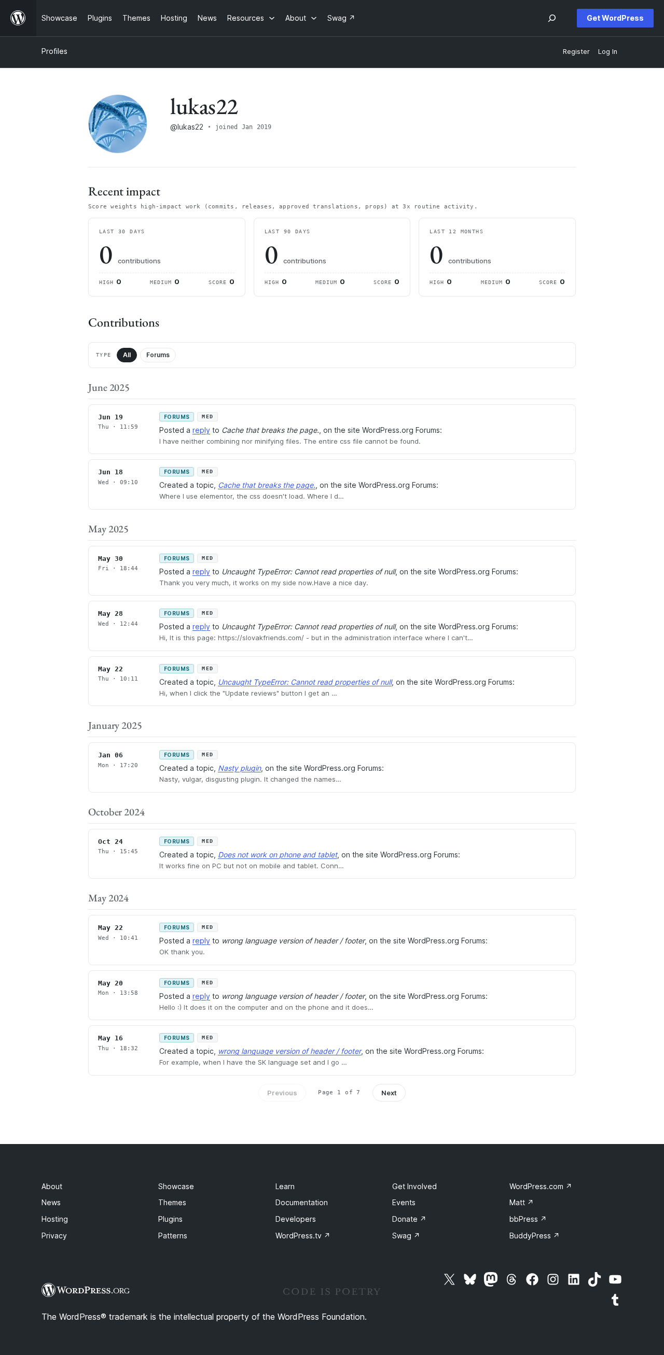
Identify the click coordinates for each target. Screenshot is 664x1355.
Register (576, 51)
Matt (521, 1202)
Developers (295, 1219)
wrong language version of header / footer (289, 1051)
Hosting (55, 1219)
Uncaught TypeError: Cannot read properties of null (305, 682)
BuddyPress (534, 1235)
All (127, 355)
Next (389, 1093)
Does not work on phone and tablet (277, 854)
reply (201, 430)
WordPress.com (540, 1186)
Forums (158, 355)
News (51, 1202)
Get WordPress (615, 17)
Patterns (172, 1235)
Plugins (170, 1219)
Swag (406, 1235)
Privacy (54, 1235)
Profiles (54, 51)
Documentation (301, 1202)
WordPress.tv (302, 1235)
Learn (285, 1186)
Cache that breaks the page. (266, 485)
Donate (409, 1219)
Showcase (176, 1186)
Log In (607, 51)
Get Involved (414, 1186)
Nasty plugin (239, 768)
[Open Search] (551, 18)
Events (404, 1202)
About (52, 1186)
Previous (282, 1093)
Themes (172, 1202)
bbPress (528, 1219)
